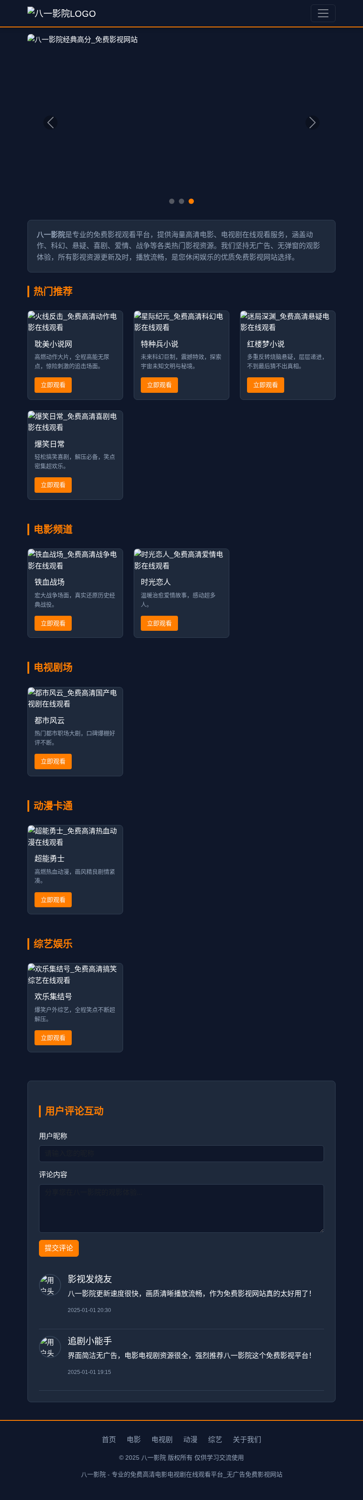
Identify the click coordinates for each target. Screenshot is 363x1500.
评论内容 (53, 1174)
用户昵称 (53, 1136)
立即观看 (53, 384)
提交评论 (59, 1248)
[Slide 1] (171, 201)
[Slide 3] (191, 201)
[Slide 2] (181, 201)
